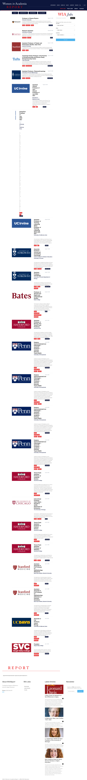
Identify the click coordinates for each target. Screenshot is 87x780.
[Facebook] (85, 5)
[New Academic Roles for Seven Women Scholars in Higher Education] (54, 753)
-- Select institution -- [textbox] (60, 34)
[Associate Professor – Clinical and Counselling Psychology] (21, 252)
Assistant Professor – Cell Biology (37, 274)
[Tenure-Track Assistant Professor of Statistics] (21, 548)
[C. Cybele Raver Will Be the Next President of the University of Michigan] (54, 732)
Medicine (35, 371)
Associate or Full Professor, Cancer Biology (37, 622)
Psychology (39, 268)
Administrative (36, 653)
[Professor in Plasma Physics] (16, 22)
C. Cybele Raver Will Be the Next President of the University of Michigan (53, 740)
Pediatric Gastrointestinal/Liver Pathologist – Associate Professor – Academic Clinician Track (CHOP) (40, 445)
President (36, 644)
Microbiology (36, 640)
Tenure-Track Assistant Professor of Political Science (37, 525)
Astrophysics (28, 25)
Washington (47, 653)
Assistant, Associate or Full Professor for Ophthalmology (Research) (38, 567)
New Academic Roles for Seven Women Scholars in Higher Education (53, 761)
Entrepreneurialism (29, 65)
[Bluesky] (84, 5)
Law (36, 106)
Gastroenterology (36, 369)
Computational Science (37, 315)
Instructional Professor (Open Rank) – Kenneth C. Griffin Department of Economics (38, 503)
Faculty (24, 25)
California (51, 50)
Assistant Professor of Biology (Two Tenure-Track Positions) (37, 324)
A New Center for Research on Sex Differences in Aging (53, 696)
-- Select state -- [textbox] (59, 30)
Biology (39, 286)
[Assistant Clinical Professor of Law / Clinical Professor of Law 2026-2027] (21, 88)
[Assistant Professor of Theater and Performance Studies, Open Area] (16, 46)
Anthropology (28, 78)
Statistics (39, 560)
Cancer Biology (36, 638)
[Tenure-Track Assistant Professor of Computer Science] (21, 476)
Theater (27, 50)
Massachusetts (50, 65)
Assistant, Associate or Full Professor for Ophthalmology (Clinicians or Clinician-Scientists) (38, 594)
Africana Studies (36, 313)
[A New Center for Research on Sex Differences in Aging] (54, 689)
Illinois (51, 37)
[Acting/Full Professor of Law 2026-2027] (15, 115)
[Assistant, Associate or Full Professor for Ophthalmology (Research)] (21, 567)
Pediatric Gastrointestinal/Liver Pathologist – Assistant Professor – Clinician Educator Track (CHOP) (40, 347)
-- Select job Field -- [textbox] (60, 25)
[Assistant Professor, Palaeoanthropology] (16, 74)
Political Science (36, 541)
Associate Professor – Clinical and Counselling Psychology (37, 252)
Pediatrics (39, 371)
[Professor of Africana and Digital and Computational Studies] (21, 295)
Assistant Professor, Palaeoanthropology (33, 71)
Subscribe (80, 691)
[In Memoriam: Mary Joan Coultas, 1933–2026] (54, 712)
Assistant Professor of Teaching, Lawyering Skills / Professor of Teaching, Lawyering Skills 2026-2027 (37, 226)
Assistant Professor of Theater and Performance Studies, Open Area (32, 43)
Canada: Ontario (50, 78)
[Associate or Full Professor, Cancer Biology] (21, 622)
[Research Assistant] (16, 34)
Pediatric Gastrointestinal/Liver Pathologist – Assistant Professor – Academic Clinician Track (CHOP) (40, 413)
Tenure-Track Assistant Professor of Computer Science (37, 476)
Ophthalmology (36, 585)
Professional (24, 37)
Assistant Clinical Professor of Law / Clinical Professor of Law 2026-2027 (35, 90)
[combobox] (65, 25)
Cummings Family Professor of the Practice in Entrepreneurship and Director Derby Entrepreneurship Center (34, 57)
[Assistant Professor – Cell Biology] (21, 276)
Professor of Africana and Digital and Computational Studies (38, 295)
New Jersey (50, 25)
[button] (80, 5)
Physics (32, 25)
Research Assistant (27, 30)
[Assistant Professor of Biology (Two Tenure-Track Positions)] (21, 324)
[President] (21, 647)
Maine (46, 311)
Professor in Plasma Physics (30, 18)
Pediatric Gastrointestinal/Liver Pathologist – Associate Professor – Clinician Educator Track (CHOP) (40, 380)
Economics (29, 37)
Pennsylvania (47, 338)
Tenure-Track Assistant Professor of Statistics (37, 547)
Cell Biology (36, 288)
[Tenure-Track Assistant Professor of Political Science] (21, 526)
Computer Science (37, 495)
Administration (36, 655)
